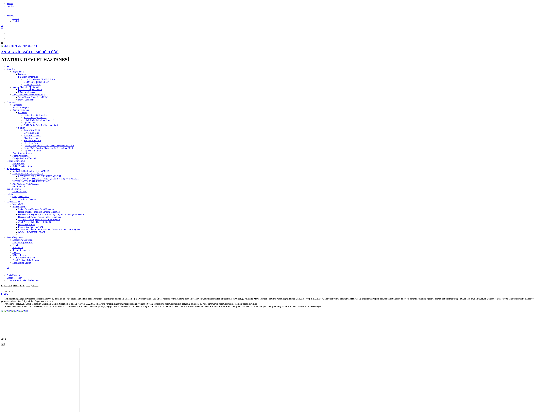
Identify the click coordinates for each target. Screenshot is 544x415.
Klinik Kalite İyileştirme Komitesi (39, 120)
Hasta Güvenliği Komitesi (35, 115)
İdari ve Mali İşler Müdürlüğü (25, 87)
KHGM (16, 252)
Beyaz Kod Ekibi (31, 133)
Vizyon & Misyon (20, 107)
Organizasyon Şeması (22, 153)
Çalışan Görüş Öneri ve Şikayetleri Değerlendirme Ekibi (49, 145)
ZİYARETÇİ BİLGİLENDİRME (27, 173)
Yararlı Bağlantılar (15, 237)
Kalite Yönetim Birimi (22, 166)
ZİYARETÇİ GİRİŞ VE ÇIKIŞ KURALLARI (39, 176)
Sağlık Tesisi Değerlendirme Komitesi (41, 125)
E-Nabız (16, 245)
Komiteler (22, 112)
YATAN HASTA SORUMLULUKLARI (31, 181)
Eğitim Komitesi (31, 122)
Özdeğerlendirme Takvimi (24, 158)
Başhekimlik (18, 71)
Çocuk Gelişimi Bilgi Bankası (25, 260)
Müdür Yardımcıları (27, 92)
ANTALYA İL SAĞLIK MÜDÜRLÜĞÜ (30, 52)
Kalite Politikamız (20, 156)
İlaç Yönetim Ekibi (32, 150)
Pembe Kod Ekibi (32, 130)
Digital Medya (13, 201)
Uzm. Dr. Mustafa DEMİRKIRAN (39, 79)
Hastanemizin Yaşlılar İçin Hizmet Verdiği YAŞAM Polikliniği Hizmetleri (51, 214)
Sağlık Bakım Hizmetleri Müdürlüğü (28, 94)
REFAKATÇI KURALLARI (25, 184)
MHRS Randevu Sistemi (23, 257)
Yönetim (11, 69)
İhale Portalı (17, 247)
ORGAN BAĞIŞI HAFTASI (31, 232)
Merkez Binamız (19, 191)
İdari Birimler (18, 163)
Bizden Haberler (19, 207)
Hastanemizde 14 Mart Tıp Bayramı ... (24, 280)
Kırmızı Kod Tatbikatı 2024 (30, 227)
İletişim (10, 194)
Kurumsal (11, 102)
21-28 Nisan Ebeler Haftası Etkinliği (34, 222)
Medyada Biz (18, 204)
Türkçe (10, 3)
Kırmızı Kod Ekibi (32, 135)
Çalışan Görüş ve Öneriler (24, 199)
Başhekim (22, 74)
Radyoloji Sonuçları (21, 250)
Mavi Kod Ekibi (31, 138)
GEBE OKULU (19, 186)
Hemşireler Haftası (26, 224)
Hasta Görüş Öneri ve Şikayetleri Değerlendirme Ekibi (48, 148)
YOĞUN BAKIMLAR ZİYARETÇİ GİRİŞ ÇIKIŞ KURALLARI (48, 178)
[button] (11, 15)
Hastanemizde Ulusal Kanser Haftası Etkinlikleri (39, 217)
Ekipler (21, 128)
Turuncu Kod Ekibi (32, 140)
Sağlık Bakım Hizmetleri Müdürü (33, 97)
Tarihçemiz (17, 105)
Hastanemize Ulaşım (21, 263)
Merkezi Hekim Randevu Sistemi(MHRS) (31, 171)
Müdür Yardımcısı (26, 100)
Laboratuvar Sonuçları (22, 240)
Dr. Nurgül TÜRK (32, 84)
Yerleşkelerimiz (14, 189)
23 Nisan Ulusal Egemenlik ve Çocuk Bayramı (39, 219)
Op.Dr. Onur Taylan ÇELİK (36, 82)
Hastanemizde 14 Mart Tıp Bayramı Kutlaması (39, 212)
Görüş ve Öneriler (20, 196)
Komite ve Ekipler (20, 110)
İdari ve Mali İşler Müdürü (30, 89)
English (10, 6)
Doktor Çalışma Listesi (22, 242)
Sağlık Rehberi (13, 168)
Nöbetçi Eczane (19, 255)
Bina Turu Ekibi (31, 143)
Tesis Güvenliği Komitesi (35, 117)
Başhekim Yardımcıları (28, 77)
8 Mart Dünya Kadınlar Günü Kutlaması (36, 209)
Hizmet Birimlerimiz (16, 161)
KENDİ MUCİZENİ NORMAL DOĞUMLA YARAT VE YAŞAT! (49, 229)
